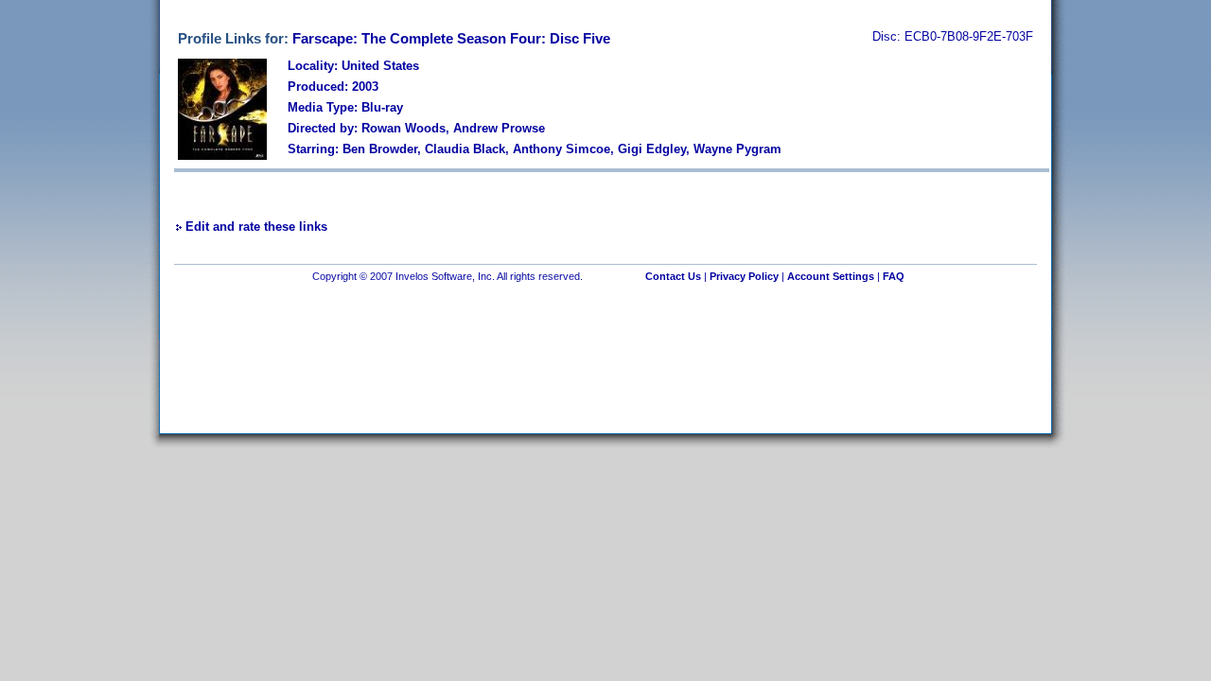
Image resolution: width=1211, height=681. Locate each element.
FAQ (893, 276)
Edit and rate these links (256, 226)
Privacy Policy (744, 276)
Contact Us (673, 276)
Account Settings (830, 276)
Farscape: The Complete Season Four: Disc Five (451, 38)
